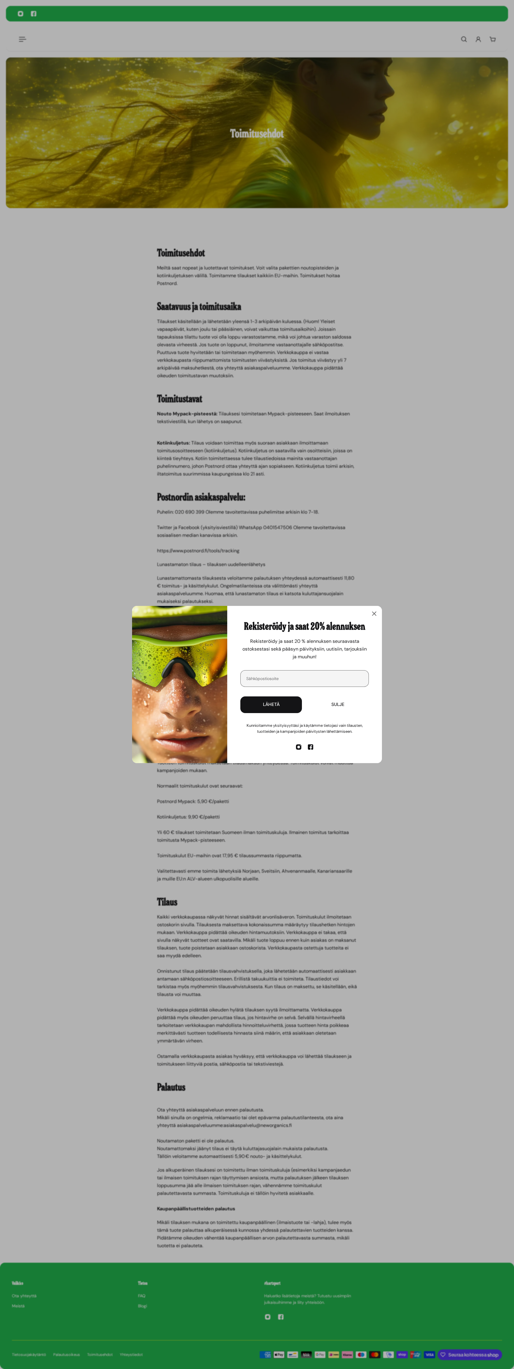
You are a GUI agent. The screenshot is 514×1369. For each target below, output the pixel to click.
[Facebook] (311, 747)
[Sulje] (374, 613)
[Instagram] (299, 747)
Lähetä (271, 705)
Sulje (337, 705)
